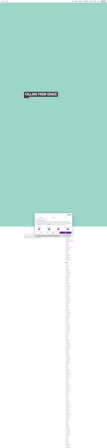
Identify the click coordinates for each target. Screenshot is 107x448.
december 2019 (68, 357)
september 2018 (68, 376)
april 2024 (67, 293)
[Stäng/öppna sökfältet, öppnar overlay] (7, 1)
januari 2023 (67, 310)
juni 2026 (67, 265)
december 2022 (68, 312)
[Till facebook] (2, 1)
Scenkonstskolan (68, 255)
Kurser (76, 1)
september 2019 (68, 361)
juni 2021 (67, 334)
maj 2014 (67, 440)
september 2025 (68, 276)
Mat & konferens (86, 1)
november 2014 (68, 431)
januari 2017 (67, 403)
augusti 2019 (68, 363)
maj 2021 (67, 336)
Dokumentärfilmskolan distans (70, 241)
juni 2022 (67, 319)
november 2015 (68, 414)
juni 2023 (67, 303)
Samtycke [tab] (41, 217)
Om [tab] (66, 217)
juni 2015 (67, 421)
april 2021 (67, 337)
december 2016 (68, 404)
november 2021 (68, 327)
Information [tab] (53, 217)
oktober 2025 (68, 275)
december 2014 (68, 430)
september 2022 (68, 316)
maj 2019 (67, 366)
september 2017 (68, 391)
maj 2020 (67, 350)
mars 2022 (67, 323)
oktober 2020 (68, 346)
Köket (66, 245)
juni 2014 (67, 438)
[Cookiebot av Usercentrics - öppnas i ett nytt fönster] (67, 214)
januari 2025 (67, 285)
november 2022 (68, 313)
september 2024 (68, 290)
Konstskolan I (68, 248)
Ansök (99, 1)
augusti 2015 (68, 418)
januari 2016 (67, 411)
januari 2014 (67, 445)
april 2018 (67, 381)
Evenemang (67, 242)
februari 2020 (68, 354)
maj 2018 (67, 380)
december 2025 (68, 272)
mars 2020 (67, 353)
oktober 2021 (68, 329)
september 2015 (68, 417)
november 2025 (68, 273)
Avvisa (41, 232)
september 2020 (68, 347)
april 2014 (67, 441)
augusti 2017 (68, 393)
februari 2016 (68, 410)
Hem (72, 1)
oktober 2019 (68, 360)
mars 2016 (67, 408)
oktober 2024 (68, 289)
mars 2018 (67, 383)
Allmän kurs (67, 237)
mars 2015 (67, 425)
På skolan (67, 252)
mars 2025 (67, 282)
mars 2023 (67, 307)
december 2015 (68, 413)
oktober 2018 (68, 374)
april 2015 (67, 424)
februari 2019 (68, 370)
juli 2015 (67, 420)
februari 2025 (68, 283)
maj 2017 (67, 397)
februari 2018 (68, 384)
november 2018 (68, 373)
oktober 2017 (68, 390)
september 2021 (68, 330)
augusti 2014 (68, 435)
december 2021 (68, 326)
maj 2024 (67, 292)
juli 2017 (67, 394)
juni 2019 (67, 364)
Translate (103, 1)
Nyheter (67, 251)
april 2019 (67, 367)
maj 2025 (67, 279)
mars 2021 (67, 339)
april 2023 (67, 306)
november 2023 (68, 300)
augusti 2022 (68, 317)
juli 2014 (67, 437)
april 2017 (67, 398)
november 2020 (68, 344)
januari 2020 (67, 356)
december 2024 (68, 286)
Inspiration (67, 244)
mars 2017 (67, 400)
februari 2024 (68, 296)
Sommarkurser (68, 259)
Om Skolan (80, 1)
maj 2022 (67, 320)
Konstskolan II (68, 249)
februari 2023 (68, 309)
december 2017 (68, 387)
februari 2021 (68, 340)
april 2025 (67, 280)
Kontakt (95, 1)
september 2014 (68, 434)
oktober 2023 (68, 302)
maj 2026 (67, 266)
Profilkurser (67, 254)
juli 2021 (67, 333)
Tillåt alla (65, 232)
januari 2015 (67, 428)
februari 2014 (68, 444)
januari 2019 (67, 371)
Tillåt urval (53, 232)
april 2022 (67, 322)
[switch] (49, 229)
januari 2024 (67, 297)
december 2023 (68, 299)
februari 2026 (68, 270)
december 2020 (68, 343)
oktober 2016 (68, 407)
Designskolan (68, 238)
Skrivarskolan (68, 258)
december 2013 (68, 447)
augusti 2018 (68, 377)
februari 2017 (68, 401)
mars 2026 (67, 269)
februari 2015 (68, 427)
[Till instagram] (5, 1)
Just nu (91, 1)
